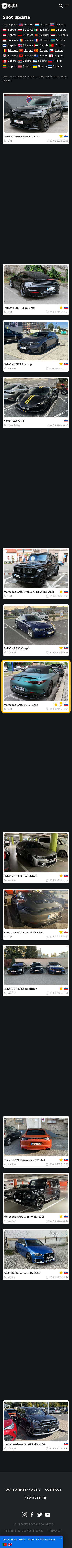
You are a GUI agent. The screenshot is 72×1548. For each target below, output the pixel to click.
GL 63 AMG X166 (34, 1444)
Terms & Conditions (24, 1531)
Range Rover (12, 136)
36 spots (45, 40)
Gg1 (10, 140)
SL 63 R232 (31, 705)
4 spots (59, 50)
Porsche (9, 308)
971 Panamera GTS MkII (30, 1160)
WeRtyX (12, 368)
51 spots (28, 29)
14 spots (61, 24)
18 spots (61, 29)
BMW (7, 364)
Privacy (55, 1531)
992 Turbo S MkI (25, 308)
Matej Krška (14, 424)
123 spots (62, 35)
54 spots (28, 35)
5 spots (12, 29)
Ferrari (8, 421)
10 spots (29, 24)
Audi (7, 1273)
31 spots (60, 45)
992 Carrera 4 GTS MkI (29, 932)
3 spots (57, 66)
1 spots (27, 66)
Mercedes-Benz (13, 1444)
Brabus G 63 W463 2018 (39, 592)
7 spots (59, 55)
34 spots (13, 40)
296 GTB (18, 421)
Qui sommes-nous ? (23, 1490)
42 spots (45, 29)
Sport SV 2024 (30, 136)
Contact (53, 1490)
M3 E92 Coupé (20, 648)
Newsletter (36, 1498)
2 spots (28, 55)
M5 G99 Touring (21, 364)
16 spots (28, 45)
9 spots (44, 24)
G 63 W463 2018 (34, 1216)
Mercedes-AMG (13, 592)
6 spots (12, 35)
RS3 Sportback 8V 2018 (25, 1273)
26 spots (45, 35)
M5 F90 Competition (24, 876)
